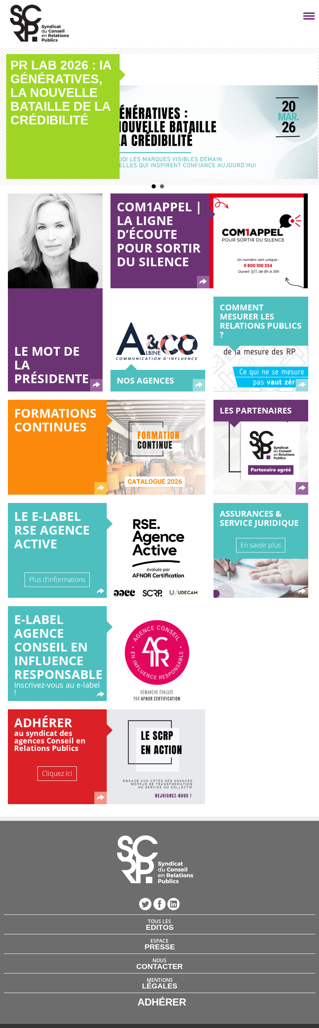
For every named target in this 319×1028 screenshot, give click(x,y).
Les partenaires (256, 410)
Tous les (160, 924)
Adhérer (43, 722)
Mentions (159, 983)
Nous (159, 963)
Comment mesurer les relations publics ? (261, 321)
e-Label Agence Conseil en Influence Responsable (58, 647)
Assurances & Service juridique (259, 518)
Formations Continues (55, 419)
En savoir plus (260, 545)
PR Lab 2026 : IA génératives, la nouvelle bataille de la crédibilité (60, 92)
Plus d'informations (57, 579)
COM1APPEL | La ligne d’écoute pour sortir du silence (159, 234)
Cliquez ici (57, 773)
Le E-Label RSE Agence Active (52, 530)
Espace (160, 944)
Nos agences (145, 380)
